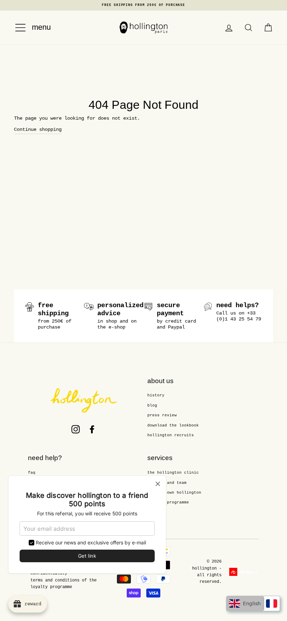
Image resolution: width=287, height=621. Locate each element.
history (155, 395)
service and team (167, 483)
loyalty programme (168, 502)
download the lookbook (173, 425)
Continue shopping (38, 129)
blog (152, 405)
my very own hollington (174, 493)
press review (162, 415)
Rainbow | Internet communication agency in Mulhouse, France (244, 572)
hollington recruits (170, 435)
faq (31, 473)
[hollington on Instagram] (75, 429)
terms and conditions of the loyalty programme (63, 584)
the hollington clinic (173, 473)
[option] (143, 5)
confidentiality (48, 573)
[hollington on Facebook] (92, 429)
